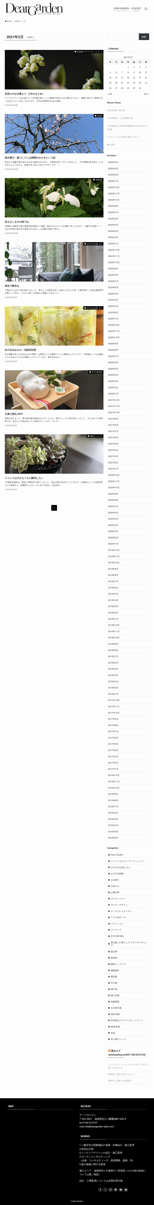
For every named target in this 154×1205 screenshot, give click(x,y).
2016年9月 (113, 793)
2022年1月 (113, 393)
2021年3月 (113, 456)
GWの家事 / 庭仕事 (116, 110)
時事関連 (115, 1001)
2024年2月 (113, 237)
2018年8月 (113, 650)
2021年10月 (114, 412)
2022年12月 (114, 324)
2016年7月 (113, 806)
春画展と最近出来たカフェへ (122, 1074)
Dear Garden (117, 854)
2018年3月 (113, 681)
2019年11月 (114, 556)
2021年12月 (114, 399)
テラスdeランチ (118, 917)
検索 (144, 36)
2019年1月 (113, 618)
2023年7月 (113, 281)
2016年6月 (113, 812)
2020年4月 (113, 524)
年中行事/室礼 (117, 935)
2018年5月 (113, 668)
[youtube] (121, 1190)
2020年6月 (113, 512)
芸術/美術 (115, 1014)
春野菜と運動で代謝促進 (119, 1080)
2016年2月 (113, 837)
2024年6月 (113, 218)
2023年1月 (113, 318)
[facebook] (100, 1190)
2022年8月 (113, 349)
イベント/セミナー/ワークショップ (127, 860)
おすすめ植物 (117, 873)
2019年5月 (113, 593)
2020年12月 (114, 474)
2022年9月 (113, 343)
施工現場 (115, 995)
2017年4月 (113, 750)
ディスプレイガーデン (121, 911)
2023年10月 (114, 262)
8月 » (146, 93)
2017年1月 (113, 768)
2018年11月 (114, 631)
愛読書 (114, 976)
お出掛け (115, 879)
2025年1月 (113, 180)
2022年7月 (113, 356)
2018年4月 (113, 675)
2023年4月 (113, 299)
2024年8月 (113, 205)
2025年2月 (113, 174)
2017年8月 (113, 725)
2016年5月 (113, 818)
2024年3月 (113, 230)
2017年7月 (113, 731)
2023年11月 (114, 255)
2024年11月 (114, 193)
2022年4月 (113, 374)
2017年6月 (113, 737)
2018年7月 (113, 656)
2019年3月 (113, 606)
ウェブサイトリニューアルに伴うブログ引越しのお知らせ (128, 1066)
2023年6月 (113, 287)
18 (146, 77)
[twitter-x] (105, 1190)
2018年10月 (114, 637)
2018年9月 (113, 643)
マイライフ (116, 929)
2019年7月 (113, 581)
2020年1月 (113, 543)
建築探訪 (115, 970)
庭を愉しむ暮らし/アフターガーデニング (129, 944)
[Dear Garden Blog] (34, 9)
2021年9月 (113, 418)
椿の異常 (111, 144)
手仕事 (114, 982)
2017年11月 (114, 706)
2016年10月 (114, 787)
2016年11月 (114, 781)
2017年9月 (113, 718)
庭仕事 (114, 951)
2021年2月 (113, 462)
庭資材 (114, 957)
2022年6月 (113, 362)
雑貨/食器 (115, 1026)
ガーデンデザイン (119, 904)
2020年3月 (113, 531)
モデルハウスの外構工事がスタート (124, 136)
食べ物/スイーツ (118, 1038)
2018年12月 (114, 624)
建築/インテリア (118, 963)
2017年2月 (113, 762)
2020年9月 (113, 493)
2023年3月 (113, 306)
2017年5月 (113, 743)
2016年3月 (113, 831)
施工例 (114, 988)
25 (146, 83)
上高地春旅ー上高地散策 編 (120, 117)
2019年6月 (113, 587)
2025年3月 (113, 168)
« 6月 (109, 93)
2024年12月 (114, 187)
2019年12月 (114, 549)
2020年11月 (114, 481)
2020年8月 (113, 499)
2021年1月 (113, 468)
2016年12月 (114, 775)
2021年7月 (113, 431)
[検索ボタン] (146, 9)
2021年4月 (113, 449)
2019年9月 (113, 568)
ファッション (117, 923)
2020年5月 (113, 518)
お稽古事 (115, 892)
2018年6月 (113, 662)
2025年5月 (113, 162)
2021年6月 (113, 437)
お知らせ (115, 885)
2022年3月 (113, 381)
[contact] (126, 1190)
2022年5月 (113, 368)
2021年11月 (114, 406)
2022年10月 (114, 337)
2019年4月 (113, 600)
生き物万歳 (116, 1007)
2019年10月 (114, 562)
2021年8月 (113, 424)
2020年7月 (113, 506)
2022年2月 (113, 387)
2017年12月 (114, 700)
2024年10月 (114, 199)
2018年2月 (113, 687)
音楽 (113, 1032)
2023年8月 (113, 274)
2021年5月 (113, 443)
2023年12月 (114, 249)
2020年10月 (114, 487)
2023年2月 (113, 312)
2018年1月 (113, 693)
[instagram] (110, 1190)
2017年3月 (113, 756)
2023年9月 (113, 268)
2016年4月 (113, 825)
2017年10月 (114, 712)
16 (134, 77)
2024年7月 (113, 212)
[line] (116, 1190)
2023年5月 (113, 293)
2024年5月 (113, 224)
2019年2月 (113, 612)
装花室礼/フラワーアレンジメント (127, 1020)
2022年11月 (114, 330)
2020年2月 (113, 537)
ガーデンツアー (118, 898)
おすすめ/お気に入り (120, 867)
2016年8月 (113, 800)
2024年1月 (113, 243)
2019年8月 (113, 574)
